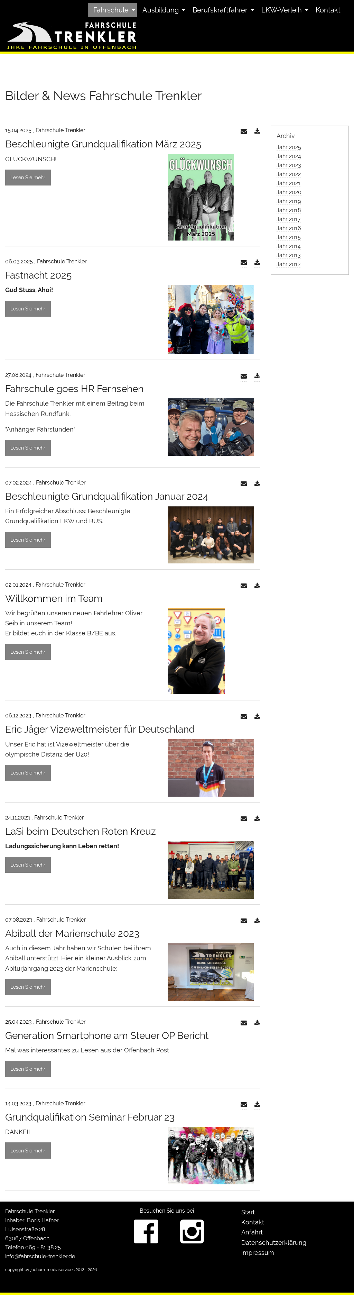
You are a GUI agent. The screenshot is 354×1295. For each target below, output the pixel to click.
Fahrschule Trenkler (30, 1211)
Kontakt (328, 10)
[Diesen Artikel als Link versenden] (244, 131)
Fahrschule (111, 10)
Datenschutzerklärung (273, 1242)
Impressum (257, 1252)
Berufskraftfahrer (220, 10)
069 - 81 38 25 (43, 1247)
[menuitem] (112, 10)
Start (248, 1212)
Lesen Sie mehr (27, 177)
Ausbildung (160, 10)
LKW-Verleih (281, 10)
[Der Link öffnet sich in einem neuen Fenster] (257, 131)
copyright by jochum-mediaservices (40, 1269)
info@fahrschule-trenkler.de (40, 1256)
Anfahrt (252, 1232)
